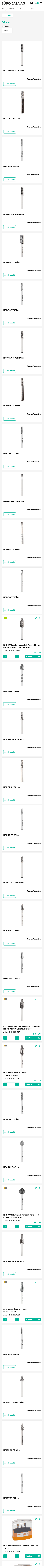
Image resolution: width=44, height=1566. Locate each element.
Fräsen (33, 8)
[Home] (3, 8)
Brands (11, 8)
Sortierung (5, 26)
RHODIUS (22, 8)
